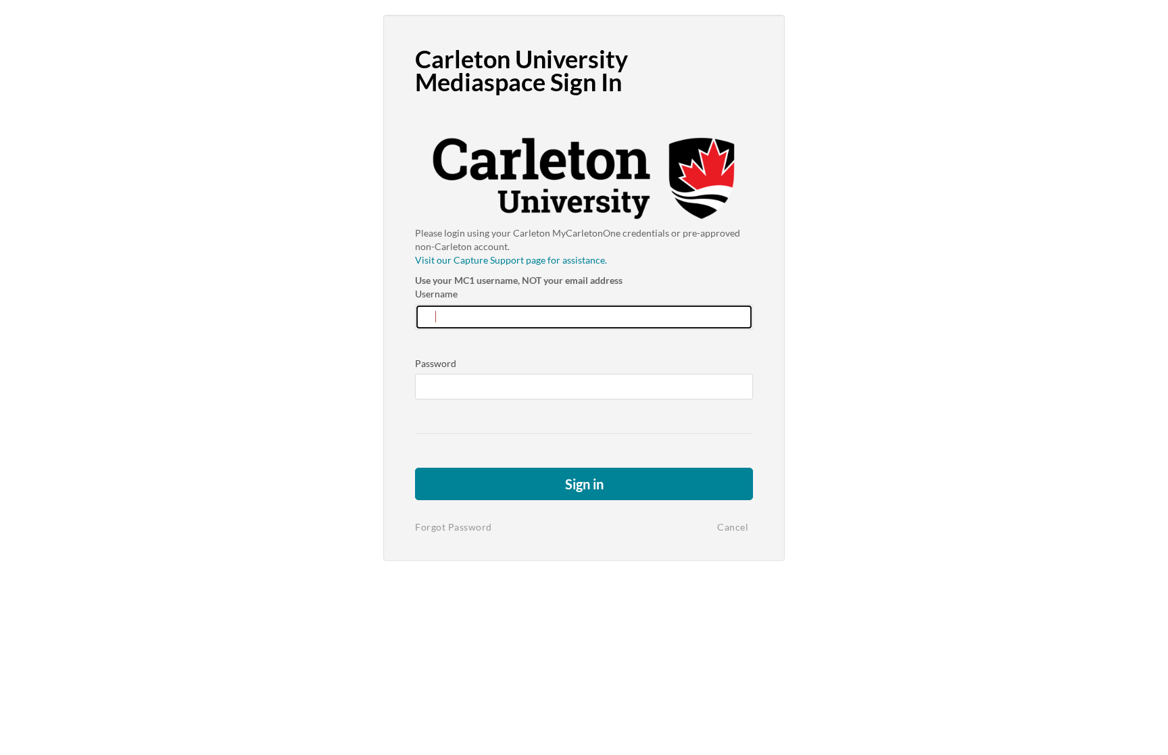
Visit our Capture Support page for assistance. (511, 260)
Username (436, 293)
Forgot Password (453, 527)
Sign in (584, 484)
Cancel (732, 527)
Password (435, 363)
